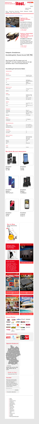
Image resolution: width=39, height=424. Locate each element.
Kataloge (11, 405)
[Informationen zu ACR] (8, 320)
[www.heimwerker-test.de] (18, 340)
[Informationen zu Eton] (18, 322)
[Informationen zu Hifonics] (13, 325)
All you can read (16, 12)
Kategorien (26, 11)
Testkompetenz (13, 400)
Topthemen (12, 407)
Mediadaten (12, 411)
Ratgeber (7, 12)
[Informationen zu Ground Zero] (27, 322)
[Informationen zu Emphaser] (8, 322)
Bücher (11, 399)
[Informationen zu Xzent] (18, 330)
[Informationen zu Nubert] (13, 328)
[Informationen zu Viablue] (13, 330)
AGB (10, 412)
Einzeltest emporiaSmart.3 (23, 214)
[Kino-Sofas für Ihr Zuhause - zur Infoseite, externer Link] (13, 24)
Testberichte (11, 11)
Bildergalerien (12, 404)
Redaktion (12, 402)
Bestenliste (17, 11)
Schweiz (9, 366)
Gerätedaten (12, 403)
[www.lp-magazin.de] (22, 340)
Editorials (11, 408)
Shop (11, 12)
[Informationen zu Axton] (18, 320)
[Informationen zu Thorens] (8, 330)
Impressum (12, 409)
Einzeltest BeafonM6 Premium (9, 191)
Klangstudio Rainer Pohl (12, 374)
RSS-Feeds (12, 406)
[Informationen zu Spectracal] (28, 328)
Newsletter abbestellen (11, 391)
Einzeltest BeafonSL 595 (8, 168)
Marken (21, 11)
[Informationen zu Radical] (23, 328)
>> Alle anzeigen (23, 30)
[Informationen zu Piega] (18, 328)
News (7, 11)
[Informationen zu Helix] (8, 325)
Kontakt (11, 415)
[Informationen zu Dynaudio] (28, 320)
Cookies (11, 414)
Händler (30, 11)
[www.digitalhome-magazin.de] (8, 340)
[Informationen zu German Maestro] (23, 322)
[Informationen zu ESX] (13, 322)
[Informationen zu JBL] (18, 325)
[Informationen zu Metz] (28, 325)
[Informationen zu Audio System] (13, 320)
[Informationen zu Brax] (23, 320)
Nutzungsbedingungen (14, 416)
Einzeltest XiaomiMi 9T (8, 214)
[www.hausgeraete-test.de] (13, 340)
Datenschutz (12, 413)
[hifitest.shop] (27, 340)
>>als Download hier (11, 240)
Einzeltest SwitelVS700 (23, 168)
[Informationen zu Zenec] (23, 330)
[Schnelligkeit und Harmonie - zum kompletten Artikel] (13, 40)
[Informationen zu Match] (23, 325)
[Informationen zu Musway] (8, 328)
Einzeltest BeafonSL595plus (23, 191)
